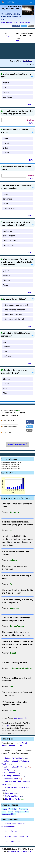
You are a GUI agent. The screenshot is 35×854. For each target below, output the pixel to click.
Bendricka (7, 97)
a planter (7, 143)
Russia (6, 92)
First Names (23, 809)
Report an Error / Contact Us (19, 851)
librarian (6, 347)
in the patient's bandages (14, 310)
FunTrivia (13, 841)
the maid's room (10, 240)
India (5, 87)
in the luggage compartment (15, 305)
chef (5, 351)
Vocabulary (12, 809)
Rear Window (9, 773)
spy (4, 342)
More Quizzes (16, 836)
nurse (5, 194)
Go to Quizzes (11, 831)
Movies (4, 809)
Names (10, 812)
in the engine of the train (14, 319)
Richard (6, 275)
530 (17, 41)
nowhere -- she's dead (13, 314)
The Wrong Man (11, 796)
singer (5, 203)
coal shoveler (9, 208)
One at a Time (15, 61)
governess (7, 199)
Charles (6, 280)
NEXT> (31, 104)
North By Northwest (12, 776)
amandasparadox (8, 36)
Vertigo (7, 770)
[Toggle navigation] (31, 2)
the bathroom (9, 236)
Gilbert (6, 271)
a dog (5, 148)
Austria (6, 83)
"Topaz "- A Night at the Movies (16, 787)
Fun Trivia (9, 2)
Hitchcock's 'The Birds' (13, 758)
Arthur (5, 285)
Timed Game (29, 64)
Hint (32, 76)
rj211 (8, 726)
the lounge (7, 231)
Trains (3, 812)
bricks (5, 138)
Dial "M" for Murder (12, 799)
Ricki (5, 393)
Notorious (9, 793)
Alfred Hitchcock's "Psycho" (15, 767)
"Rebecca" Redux (11, 779)
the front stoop (9, 245)
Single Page (27, 61)
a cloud (6, 153)
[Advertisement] (17, 51)
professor (7, 356)
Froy (5, 388)
